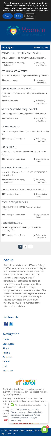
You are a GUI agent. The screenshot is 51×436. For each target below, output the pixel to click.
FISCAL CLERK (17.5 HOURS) (15, 202)
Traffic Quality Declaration (36, 10)
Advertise (7, 357)
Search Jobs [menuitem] (8, 343)
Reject (18, 16)
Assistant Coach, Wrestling (14, 70)
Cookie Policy (9, 10)
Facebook (6, 324)
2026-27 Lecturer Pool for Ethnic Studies (21, 53)
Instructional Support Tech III (15, 167)
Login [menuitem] (5, 366)
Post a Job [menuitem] (8, 370)
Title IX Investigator (11, 126)
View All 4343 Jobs (41, 47)
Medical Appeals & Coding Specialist (19, 109)
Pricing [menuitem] (6, 352)
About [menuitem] (6, 348)
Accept (7, 16)
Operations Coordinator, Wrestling (18, 88)
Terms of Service (11, 5)
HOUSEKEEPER (9, 147)
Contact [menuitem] (7, 361)
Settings (30, 16)
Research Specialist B (12, 222)
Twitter (11, 324)
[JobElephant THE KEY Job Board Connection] (25, 380)
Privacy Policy (29, 5)
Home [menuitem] (6, 339)
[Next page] (30, 247)
